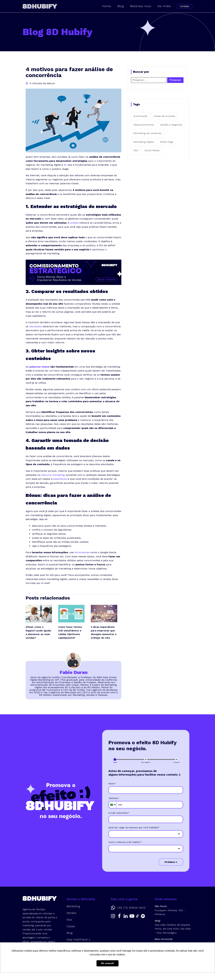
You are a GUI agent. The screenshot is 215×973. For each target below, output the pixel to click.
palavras (34, 366)
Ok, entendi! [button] (107, 963)
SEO (135, 150)
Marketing (73, 906)
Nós (69, 919)
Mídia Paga (166, 141)
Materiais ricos (140, 6)
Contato (184, 6)
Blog (120, 6)
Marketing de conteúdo (147, 133)
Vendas (71, 912)
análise (74, 222)
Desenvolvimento (143, 124)
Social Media (152, 150)
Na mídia (164, 6)
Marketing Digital (143, 141)
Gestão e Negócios (171, 124)
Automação (140, 116)
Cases (71, 926)
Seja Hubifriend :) (78, 939)
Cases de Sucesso (164, 116)
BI (65, 164)
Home (106, 6)
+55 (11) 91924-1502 (131, 907)
